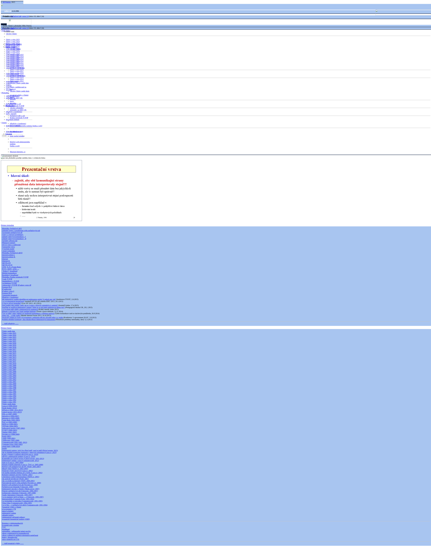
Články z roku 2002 (9, 380)
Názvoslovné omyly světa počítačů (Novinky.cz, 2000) (21, 483)
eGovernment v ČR (9, 509)
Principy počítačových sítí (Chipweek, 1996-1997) (20, 491)
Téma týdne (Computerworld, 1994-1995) (17, 503)
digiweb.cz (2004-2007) (10, 416)
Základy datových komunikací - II (14, 239)
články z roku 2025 (13, 40)
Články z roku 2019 (9, 345)
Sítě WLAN (6, 263)
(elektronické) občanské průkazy (13, 517)
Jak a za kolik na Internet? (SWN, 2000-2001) (18, 481)
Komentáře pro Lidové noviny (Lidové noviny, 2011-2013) (23, 459)
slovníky (9, 90)
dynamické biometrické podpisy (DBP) (16, 519)
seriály (12, 97)
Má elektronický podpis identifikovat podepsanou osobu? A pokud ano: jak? (29, 299)
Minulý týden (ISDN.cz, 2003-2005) (15, 469)
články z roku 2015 (17, 75)
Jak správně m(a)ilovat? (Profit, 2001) (15, 479)
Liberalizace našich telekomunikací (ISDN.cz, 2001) (20, 477)
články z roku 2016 (17, 73)
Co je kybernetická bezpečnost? (13, 301)
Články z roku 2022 (9, 339)
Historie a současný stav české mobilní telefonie (19, 311)
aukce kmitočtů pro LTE (10, 539)
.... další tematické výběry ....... (13, 543)
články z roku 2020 (17, 65)
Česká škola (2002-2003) (11, 420)
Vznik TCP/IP (7, 279)
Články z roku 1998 (9, 388)
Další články (11, 46)
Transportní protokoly (9, 295)
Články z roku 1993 (9, 398)
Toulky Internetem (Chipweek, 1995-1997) (17, 495)
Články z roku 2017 (9, 349)
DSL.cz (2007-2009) (9, 414)
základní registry (8, 515)
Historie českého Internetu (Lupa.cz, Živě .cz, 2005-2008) (22, 465)
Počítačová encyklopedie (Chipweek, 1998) (17, 487)
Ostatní (4, 123)
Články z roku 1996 (9, 392)
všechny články (11, 34)
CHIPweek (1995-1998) (10, 440)
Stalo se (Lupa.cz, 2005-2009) (12, 463)
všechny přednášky (16, 108)
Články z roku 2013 (9, 357)
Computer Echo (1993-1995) (12, 444)
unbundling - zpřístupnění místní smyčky (16, 531)
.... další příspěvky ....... (10, 324)
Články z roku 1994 (9, 396)
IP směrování (6, 289)
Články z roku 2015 (9, 353)
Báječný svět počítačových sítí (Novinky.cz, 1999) (20, 485)
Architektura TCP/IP (9, 283)
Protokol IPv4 (7, 287)
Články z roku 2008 (9, 368)
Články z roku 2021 (9, 341)
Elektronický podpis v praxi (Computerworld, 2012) (20, 461)
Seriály (4, 448)
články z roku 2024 (13, 42)
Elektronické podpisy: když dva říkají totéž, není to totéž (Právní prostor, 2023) (30, 450)
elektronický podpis (9, 513)
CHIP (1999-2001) (8, 438)
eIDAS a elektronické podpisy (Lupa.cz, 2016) (18, 456)
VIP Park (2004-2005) (10, 426)
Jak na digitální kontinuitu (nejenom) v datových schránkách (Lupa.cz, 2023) (29, 452)
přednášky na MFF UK (18, 110)
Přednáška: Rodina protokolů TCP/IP (15, 277)
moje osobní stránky (17, 136)
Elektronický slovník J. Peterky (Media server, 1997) (20, 489)
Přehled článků (6, 328)
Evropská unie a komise (10, 525)
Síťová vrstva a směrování (11, 245)
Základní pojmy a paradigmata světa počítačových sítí (21, 231)
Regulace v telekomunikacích (12, 523)
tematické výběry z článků (19, 95)
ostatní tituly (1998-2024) (11, 446)
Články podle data (8, 331)
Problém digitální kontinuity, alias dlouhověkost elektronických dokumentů (28, 319)
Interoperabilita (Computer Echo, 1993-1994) (18, 499)
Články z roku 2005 (9, 374)
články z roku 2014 (17, 77)
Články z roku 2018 (9, 347)
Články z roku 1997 (9, 390)
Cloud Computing (8, 251)
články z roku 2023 (17, 59)
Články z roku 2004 (9, 376)
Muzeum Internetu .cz (17, 152)
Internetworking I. (8, 255)
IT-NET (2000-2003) (9, 430)
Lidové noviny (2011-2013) (12, 412)
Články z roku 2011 (9, 361)
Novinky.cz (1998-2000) (11, 434)
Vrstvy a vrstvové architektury (12, 235)
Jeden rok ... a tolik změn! (11, 315)
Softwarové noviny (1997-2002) (13, 428)
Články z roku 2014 (9, 355)
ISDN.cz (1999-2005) (10, 424)
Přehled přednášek (7, 225)
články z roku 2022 (17, 61)
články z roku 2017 (17, 71)
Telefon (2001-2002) (9, 432)
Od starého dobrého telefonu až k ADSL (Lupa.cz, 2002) (22, 473)
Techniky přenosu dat (9, 241)
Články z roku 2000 (9, 384)
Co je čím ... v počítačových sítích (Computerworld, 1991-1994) (24, 505)
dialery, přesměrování (9, 537)
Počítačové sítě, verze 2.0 (20, 16)
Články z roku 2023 (9, 337)
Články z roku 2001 (9, 382)
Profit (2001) (6, 436)
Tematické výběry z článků (11, 507)
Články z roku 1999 (9, 386)
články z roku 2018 (17, 69)
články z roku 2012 (17, 81)
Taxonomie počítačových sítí (12, 233)
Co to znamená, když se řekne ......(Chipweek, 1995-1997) (23, 497)
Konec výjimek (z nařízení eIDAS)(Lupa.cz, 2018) (20, 454)
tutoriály (9, 86)
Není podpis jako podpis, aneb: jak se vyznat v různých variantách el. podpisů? (30, 305)
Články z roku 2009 (9, 366)
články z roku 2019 (13, 52)
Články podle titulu (9, 404)
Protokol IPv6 (7, 293)
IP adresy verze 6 (8, 291)
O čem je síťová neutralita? (11, 303)
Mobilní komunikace (9, 273)
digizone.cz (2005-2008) (10, 418)
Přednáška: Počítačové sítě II (12, 253)
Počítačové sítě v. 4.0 (17, 116)
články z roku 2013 (17, 79)
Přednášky (5, 93)
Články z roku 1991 (9, 402)
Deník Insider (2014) (9, 408)
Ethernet (5, 259)
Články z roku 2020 (9, 343)
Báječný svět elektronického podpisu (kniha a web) (24, 126)
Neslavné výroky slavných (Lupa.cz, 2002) (17, 471)
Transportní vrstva (8, 247)
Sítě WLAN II (7, 265)
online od (8, 11)
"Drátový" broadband (9, 271)
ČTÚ (4, 527)
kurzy (12, 101)
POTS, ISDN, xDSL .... (10, 269)
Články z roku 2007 (9, 370)
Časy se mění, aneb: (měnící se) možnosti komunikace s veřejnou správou (28, 313)
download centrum (12, 119)
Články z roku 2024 (9, 335)
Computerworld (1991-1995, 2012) (14, 442)
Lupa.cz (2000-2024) (9, 406)
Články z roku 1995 (9, 394)
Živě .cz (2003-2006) (9, 422)
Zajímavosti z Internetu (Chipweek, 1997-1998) (19, 493)
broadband (6, 529)
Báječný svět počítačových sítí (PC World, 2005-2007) (21, 467)
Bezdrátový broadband (10, 275)
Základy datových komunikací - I (14, 237)
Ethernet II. (6, 261)
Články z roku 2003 (9, 378)
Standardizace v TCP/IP (10, 281)
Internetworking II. (8, 257)
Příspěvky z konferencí (10, 297)
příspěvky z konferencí (14, 112)
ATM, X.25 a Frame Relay (11, 267)
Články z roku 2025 (9, 333)
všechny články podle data (19, 83)
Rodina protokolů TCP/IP (15, 106)
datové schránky (8, 511)
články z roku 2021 (17, 63)
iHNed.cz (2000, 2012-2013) (12, 410)
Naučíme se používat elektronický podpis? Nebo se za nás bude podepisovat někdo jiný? (33, 307)
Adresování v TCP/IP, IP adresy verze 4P (16, 285)
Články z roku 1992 (9, 400)
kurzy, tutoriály (11, 114)
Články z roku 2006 (9, 372)
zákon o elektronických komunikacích (15, 533)
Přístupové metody (8, 243)
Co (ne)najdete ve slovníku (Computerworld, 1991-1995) (22, 501)
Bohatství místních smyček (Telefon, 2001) (17, 475)
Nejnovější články (13, 44)
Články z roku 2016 (9, 351)
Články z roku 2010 (9, 364)
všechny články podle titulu (19, 91)
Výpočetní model (8, 249)
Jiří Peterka (7, 2)
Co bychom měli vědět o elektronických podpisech (20, 309)
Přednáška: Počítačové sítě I (12, 229)
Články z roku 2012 (9, 359)
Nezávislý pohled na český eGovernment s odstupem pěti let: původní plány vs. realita (32, 317)
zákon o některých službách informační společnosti (20, 535)
